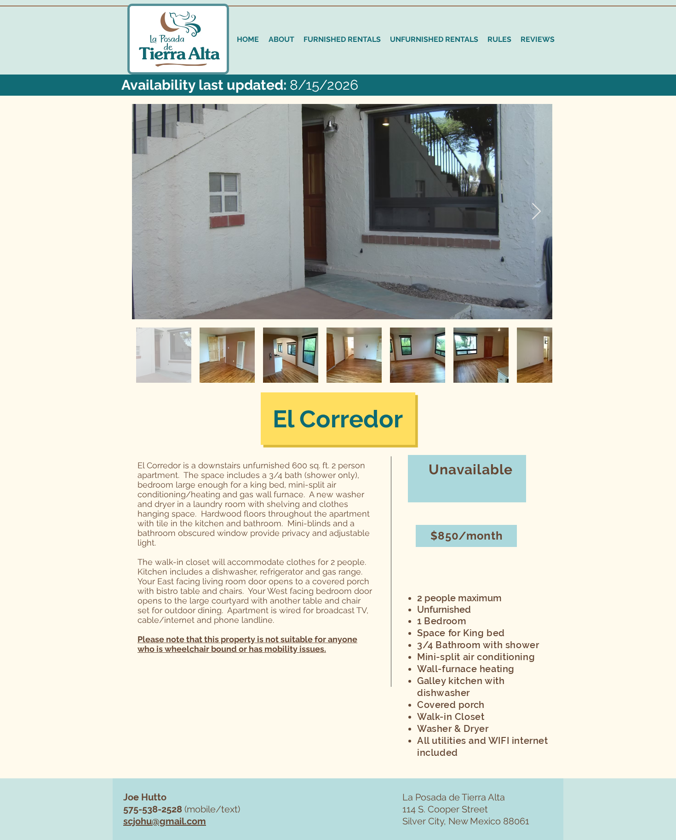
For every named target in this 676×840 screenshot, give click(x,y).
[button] (342, 39)
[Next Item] (536, 212)
